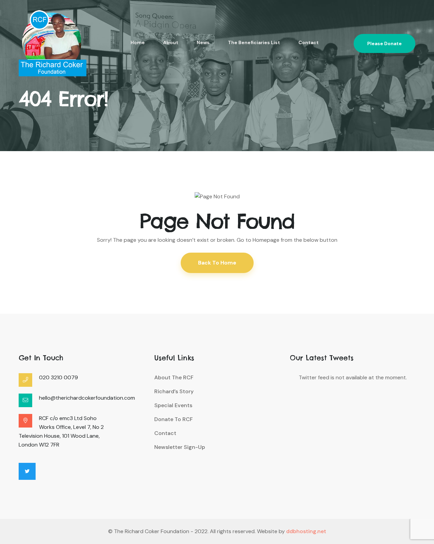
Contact (308, 42)
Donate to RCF (173, 419)
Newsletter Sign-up (179, 447)
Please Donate (384, 43)
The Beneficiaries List (254, 42)
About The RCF (174, 377)
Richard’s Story (174, 391)
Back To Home (217, 262)
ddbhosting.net (306, 531)
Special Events (173, 405)
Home (138, 42)
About (170, 42)
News (203, 42)
